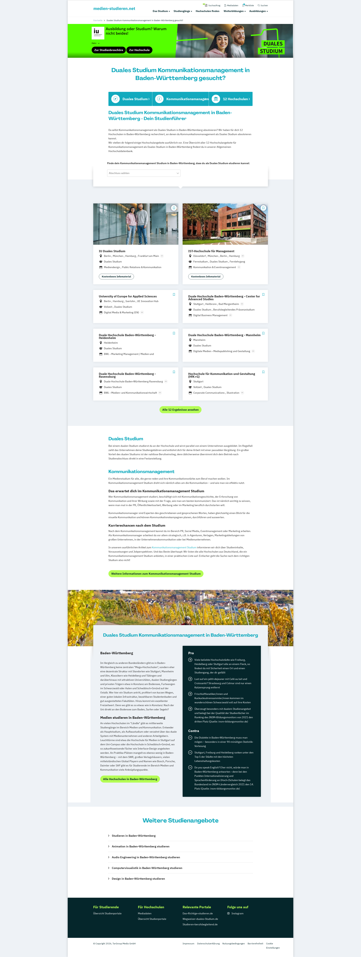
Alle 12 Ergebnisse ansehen (180, 410)
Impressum (188, 943)
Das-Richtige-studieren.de (198, 913)
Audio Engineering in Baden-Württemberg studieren (146, 857)
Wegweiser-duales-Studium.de (200, 919)
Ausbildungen (257, 11)
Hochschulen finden (207, 11)
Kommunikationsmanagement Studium (174, 547)
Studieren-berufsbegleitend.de (200, 924)
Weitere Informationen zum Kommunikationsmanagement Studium (156, 573)
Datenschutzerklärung (208, 943)
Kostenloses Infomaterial (116, 276)
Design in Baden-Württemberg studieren (138, 879)
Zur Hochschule (139, 50)
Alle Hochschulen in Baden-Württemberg (130, 779)
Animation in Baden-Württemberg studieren (140, 846)
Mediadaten (144, 913)
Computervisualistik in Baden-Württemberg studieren (147, 868)
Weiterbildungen (234, 11)
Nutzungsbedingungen (233, 943)
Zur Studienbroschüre (108, 50)
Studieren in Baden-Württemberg (133, 836)
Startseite (97, 20)
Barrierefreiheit (255, 943)
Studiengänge (182, 11)
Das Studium (160, 11)
